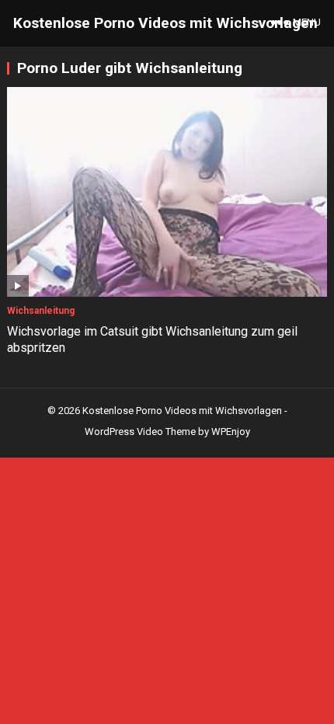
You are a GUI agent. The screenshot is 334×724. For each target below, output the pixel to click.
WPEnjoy (230, 431)
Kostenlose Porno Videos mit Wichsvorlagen (165, 23)
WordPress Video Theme (140, 431)
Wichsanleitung (41, 310)
